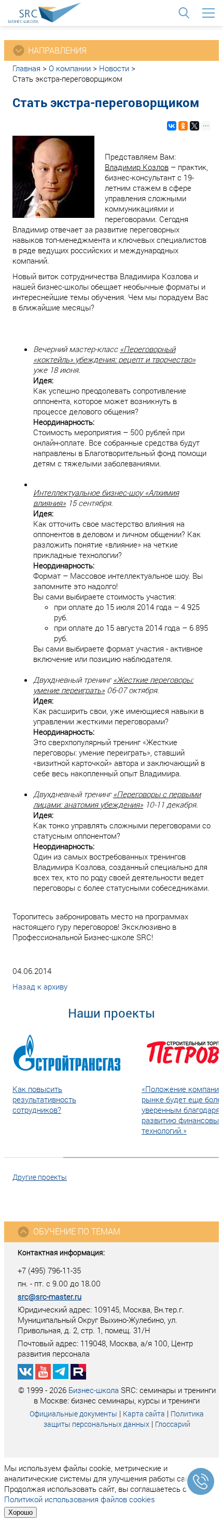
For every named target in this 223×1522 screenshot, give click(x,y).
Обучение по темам (76, 1231)
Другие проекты (39, 1177)
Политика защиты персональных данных (124, 1419)
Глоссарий (172, 1424)
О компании (70, 68)
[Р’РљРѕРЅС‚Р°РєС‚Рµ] (171, 126)
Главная (26, 68)
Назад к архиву (39, 986)
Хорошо (20, 1512)
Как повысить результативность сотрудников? (44, 1099)
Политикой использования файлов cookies (79, 1499)
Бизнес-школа (93, 1390)
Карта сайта (144, 1414)
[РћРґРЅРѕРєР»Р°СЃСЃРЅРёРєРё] (183, 126)
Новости (114, 68)
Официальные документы (73, 1414)
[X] (194, 126)
